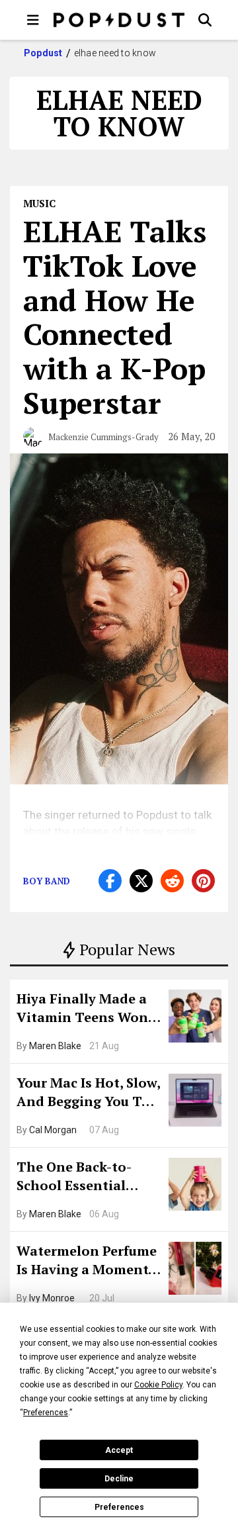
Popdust (43, 53)
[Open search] (205, 20)
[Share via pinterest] (203, 880)
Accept (119, 1450)
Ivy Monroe (52, 1298)
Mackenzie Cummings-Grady (103, 437)
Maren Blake (55, 1046)
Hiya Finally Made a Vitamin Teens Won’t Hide (87, 1009)
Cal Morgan (53, 1130)
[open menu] (33, 20)
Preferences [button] (45, 1412)
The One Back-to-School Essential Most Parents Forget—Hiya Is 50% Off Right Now (84, 1177)
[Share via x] (141, 880)
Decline (119, 1478)
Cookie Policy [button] (158, 1384)
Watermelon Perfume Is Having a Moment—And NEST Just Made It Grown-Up (88, 1261)
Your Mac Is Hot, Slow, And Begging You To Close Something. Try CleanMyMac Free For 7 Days (88, 1093)
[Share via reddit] (172, 880)
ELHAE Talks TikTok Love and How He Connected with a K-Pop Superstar (114, 316)
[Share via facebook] (110, 880)
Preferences (119, 1507)
